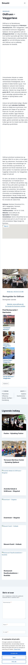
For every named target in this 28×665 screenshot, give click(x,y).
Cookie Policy (17, 649)
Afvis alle (14, 661)
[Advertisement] (14, 62)
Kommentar (7, 602)
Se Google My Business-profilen (15, 306)
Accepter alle (14, 653)
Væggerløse (5, 11)
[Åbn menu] (24, 3)
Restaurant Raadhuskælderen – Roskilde (11, 573)
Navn (5, 624)
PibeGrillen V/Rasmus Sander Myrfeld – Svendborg (7, 396)
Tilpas (14, 657)
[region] (14, 651)
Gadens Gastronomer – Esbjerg (21, 395)
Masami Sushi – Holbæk (13, 544)
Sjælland (5, 383)
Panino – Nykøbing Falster (13, 433)
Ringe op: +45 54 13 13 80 (15, 291)
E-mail (5, 632)
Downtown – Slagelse (12, 518)
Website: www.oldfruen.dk (15, 304)
